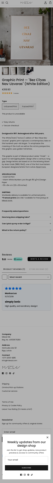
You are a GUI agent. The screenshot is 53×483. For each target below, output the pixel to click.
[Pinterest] (28, 475)
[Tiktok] (32, 475)
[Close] (47, 437)
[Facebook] (21, 475)
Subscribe (26, 468)
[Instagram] (25, 475)
